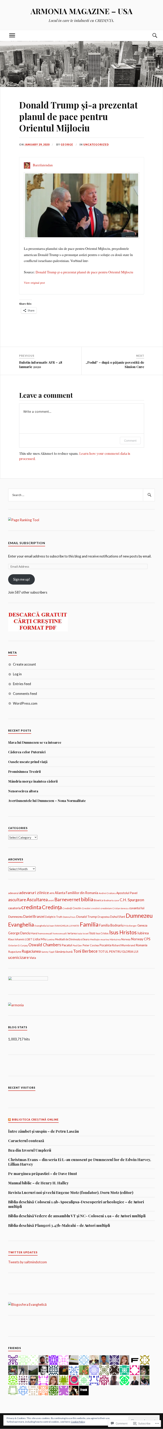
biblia (87, 899)
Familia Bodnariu (111, 925)
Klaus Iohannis (16, 939)
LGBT (28, 939)
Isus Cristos (102, 933)
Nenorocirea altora (23, 791)
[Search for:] (81, 495)
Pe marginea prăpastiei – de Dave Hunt (42, 1173)
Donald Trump (86, 916)
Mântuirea (115, 939)
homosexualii (60, 933)
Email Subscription (26, 543)
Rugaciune (14, 951)
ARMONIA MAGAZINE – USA (82, 11)
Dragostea (104, 916)
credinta (31, 907)
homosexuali (45, 933)
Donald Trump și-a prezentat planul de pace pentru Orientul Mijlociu (84, 272)
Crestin (77, 908)
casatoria (14, 908)
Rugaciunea (31, 951)
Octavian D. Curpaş (18, 945)
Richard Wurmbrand (123, 945)
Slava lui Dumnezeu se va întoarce (34, 742)
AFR (51, 893)
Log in (17, 674)
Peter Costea (90, 945)
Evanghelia (21, 924)
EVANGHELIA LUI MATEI (67, 925)
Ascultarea (37, 899)
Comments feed (25, 693)
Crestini (86, 908)
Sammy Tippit (47, 951)
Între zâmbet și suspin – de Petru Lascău (43, 1131)
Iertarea (72, 933)
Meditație (95, 939)
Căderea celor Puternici (27, 752)
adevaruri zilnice (34, 892)
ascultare (17, 899)
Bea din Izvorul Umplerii (29, 1150)
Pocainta (105, 945)
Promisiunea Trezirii (24, 771)
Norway (126, 939)
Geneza (142, 925)
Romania (141, 945)
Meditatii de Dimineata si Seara (72, 939)
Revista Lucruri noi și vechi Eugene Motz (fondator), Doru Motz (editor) (70, 1192)
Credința (52, 907)
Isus (92, 933)
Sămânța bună (64, 951)
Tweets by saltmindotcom (27, 1262)
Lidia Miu (39, 939)
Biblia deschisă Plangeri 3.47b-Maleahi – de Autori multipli (59, 1225)
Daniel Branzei (34, 916)
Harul (34, 933)
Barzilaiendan (43, 164)
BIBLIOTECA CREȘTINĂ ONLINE (35, 1119)
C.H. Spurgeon (132, 899)
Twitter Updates (23, 1252)
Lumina (50, 939)
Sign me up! (21, 579)
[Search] (151, 35)
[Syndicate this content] (9, 1119)
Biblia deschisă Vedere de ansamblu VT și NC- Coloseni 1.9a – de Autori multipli (77, 1216)
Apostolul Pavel (126, 893)
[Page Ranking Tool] (23, 520)
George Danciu (19, 933)
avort (51, 900)
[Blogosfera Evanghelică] (27, 1304)
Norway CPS (140, 939)
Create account (24, 664)
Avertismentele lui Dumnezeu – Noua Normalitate (47, 800)
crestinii (95, 908)
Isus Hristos (123, 932)
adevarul (13, 893)
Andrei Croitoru (107, 893)
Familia (89, 924)
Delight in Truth (53, 916)
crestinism (106, 908)
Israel (86, 933)
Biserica (98, 900)
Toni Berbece (85, 950)
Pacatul (67, 945)
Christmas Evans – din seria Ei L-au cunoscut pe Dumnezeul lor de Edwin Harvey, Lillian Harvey (79, 1161)
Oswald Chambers (44, 944)
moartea (104, 939)
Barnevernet (67, 899)
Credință (67, 908)
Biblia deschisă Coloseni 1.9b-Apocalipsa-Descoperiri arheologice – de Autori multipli (76, 1204)
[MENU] (12, 35)
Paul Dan (77, 945)
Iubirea (143, 933)
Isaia (79, 933)
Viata (32, 957)
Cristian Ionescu (121, 908)
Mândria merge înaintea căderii (33, 781)
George (67, 144)
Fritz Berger (130, 925)
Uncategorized (96, 144)
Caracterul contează (26, 1140)
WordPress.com (25, 703)
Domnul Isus (69, 917)
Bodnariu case (111, 900)
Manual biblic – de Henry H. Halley (38, 1183)
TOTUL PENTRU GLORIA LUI (118, 951)
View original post (34, 283)
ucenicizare (18, 957)
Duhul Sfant (117, 916)
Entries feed (22, 684)
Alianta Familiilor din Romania (76, 893)
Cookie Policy (78, 1421)
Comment (130, 440)
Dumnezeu (139, 915)
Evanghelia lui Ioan (44, 925)
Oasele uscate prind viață (28, 761)
